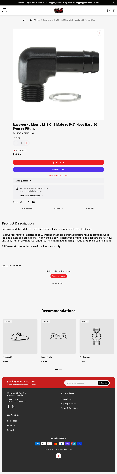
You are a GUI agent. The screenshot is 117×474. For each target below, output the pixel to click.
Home (24, 20)
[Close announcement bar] (113, 2)
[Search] (108, 10)
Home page (12, 421)
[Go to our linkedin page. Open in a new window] (13, 406)
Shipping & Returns (69, 403)
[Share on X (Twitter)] (29, 202)
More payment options (58, 175)
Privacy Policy (66, 399)
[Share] (21, 202)
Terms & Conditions (69, 408)
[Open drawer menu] (4, 10)
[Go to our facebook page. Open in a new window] (8, 406)
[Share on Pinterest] (33, 202)
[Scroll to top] (58, 455)
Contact (10, 430)
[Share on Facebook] (25, 202)
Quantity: (17, 137)
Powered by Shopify (65, 449)
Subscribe (103, 383)
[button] (56, 369)
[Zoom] (99, 33)
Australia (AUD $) (57, 438)
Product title (8, 357)
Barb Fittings (35, 20)
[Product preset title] (20, 336)
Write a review (58, 276)
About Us (11, 425)
